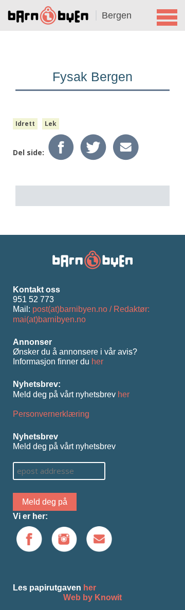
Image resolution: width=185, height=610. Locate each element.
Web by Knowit (92, 597)
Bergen (117, 15)
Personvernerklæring (51, 414)
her (97, 361)
